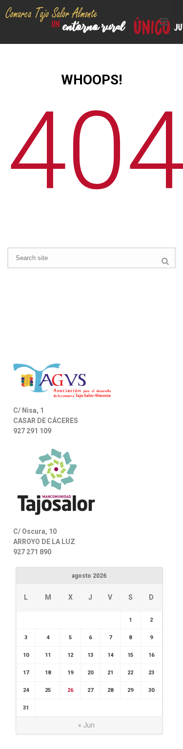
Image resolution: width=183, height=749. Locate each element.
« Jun (86, 725)
